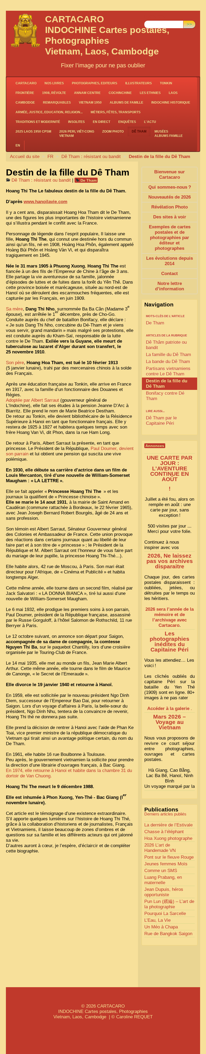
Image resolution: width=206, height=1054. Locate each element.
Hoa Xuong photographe (168, 838)
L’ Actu (150, 122)
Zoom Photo (113, 131)
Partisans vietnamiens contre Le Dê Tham (168, 371)
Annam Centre (87, 93)
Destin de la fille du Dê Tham (166, 383)
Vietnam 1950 (90, 102)
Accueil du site (24, 156)
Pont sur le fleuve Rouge (169, 857)
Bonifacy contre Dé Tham (165, 396)
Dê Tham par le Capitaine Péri (161, 420)
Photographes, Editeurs (94, 83)
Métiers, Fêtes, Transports (116, 112)
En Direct (101, 122)
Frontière (25, 93)
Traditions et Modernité (38, 122)
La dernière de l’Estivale (168, 825)
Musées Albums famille (168, 134)
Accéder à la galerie (168, 708)
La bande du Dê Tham (168, 361)
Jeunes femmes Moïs (165, 863)
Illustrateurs (138, 83)
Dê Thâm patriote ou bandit (166, 345)
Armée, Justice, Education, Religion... (49, 112)
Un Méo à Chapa (161, 926)
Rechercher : (157, 16)
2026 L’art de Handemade (160, 848)
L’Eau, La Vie (157, 920)
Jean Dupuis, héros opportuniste (163, 892)
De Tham (88, 180)
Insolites (76, 122)
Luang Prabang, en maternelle (163, 880)
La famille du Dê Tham (168, 354)
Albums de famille (126, 102)
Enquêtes (127, 122)
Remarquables (57, 102)
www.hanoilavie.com (45, 201)
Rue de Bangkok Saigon (168, 933)
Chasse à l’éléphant (164, 831)
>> (189, 24)
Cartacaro (26, 83)
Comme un (160, 870)
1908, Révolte (54, 93)
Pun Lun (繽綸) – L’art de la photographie (169, 904)
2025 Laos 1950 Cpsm (33, 131)
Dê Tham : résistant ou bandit (91, 156)
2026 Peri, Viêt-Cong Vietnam (76, 134)
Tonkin (166, 83)
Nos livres (54, 83)
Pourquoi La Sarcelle (165, 913)
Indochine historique (170, 102)
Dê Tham (139, 131)
